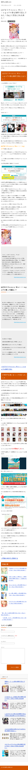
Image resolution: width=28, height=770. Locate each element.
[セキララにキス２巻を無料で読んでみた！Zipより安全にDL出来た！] (4, 606)
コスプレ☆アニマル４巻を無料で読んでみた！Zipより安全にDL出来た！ (15, 746)
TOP (6, 5)
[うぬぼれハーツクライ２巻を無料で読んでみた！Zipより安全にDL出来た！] (4, 573)
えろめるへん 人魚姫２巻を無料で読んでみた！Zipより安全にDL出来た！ (15, 698)
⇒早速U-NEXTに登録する (9, 558)
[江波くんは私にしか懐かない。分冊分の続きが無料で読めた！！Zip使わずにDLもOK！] (4, 581)
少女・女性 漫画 (11, 21)
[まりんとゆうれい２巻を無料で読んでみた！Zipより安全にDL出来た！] (4, 589)
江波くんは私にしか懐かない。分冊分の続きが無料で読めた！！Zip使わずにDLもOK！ (18, 578)
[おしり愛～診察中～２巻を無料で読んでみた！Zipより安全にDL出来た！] (4, 597)
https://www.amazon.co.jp (20, 277)
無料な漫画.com (6, 2)
